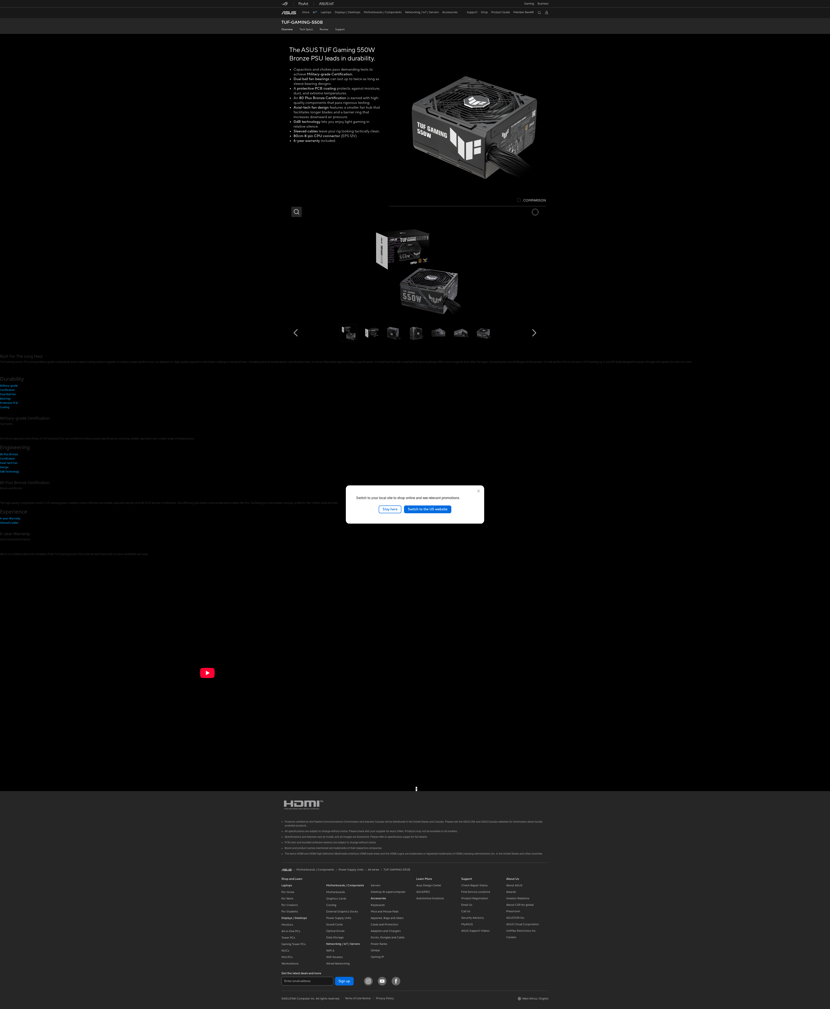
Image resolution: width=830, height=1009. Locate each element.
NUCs (285, 950)
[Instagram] (368, 981)
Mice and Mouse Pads (385, 911)
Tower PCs (288, 937)
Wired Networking (338, 963)
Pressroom (513, 911)
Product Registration (474, 898)
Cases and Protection (384, 924)
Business (543, 3)
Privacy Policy (385, 998)
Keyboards (378, 905)
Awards (511, 892)
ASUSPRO (423, 892)
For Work (287, 898)
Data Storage (334, 937)
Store (305, 12)
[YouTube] (382, 981)
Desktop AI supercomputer (388, 892)
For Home (287, 892)
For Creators (289, 905)
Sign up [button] (344, 981)
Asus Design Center (428, 885)
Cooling (331, 905)
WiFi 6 (330, 950)
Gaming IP (377, 957)
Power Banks (379, 944)
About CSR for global (520, 905)
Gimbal (375, 950)
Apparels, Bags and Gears (387, 918)
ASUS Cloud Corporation (522, 924)
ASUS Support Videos (475, 931)
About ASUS (514, 885)
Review (324, 29)
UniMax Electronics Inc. (521, 931)
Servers (375, 885)
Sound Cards (334, 924)
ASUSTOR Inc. (515, 918)
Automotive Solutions (430, 898)
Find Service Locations (475, 892)
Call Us (465, 911)
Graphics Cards (336, 898)
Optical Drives (335, 931)
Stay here (390, 509)
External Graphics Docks (342, 911)
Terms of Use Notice (358, 998)
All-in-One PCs (290, 931)
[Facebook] (396, 981)
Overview (287, 29)
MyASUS (467, 924)
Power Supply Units (338, 918)
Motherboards (335, 892)
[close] (478, 491)
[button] (529, 3)
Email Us (466, 905)
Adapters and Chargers (386, 931)
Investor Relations (517, 898)
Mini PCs (287, 957)
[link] (288, 12)
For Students (289, 911)
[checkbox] (531, 200)
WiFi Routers (334, 957)
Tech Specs (306, 29)
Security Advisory (472, 918)
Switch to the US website (427, 509)
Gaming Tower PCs (293, 944)
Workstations (289, 963)
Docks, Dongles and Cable (387, 937)
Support (340, 29)
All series (373, 869)
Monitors (287, 925)
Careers (511, 937)
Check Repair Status (474, 885)
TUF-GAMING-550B (302, 22)
